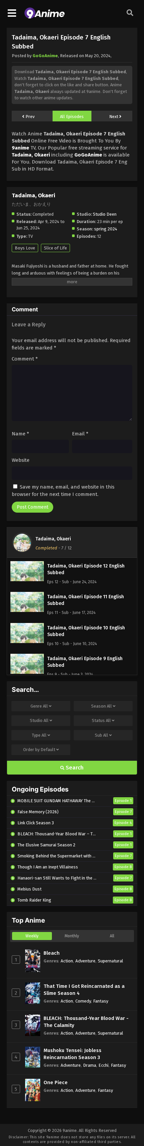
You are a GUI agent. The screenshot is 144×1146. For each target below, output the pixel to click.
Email (80, 434)
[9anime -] (44, 17)
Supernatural (110, 960)
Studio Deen (105, 214)
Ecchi (103, 1065)
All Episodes (72, 116)
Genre (39, 706)
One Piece (56, 1082)
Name (20, 434)
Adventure (85, 960)
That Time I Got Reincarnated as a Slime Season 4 (84, 989)
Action (67, 960)
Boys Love (25, 247)
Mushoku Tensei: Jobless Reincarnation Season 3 (72, 1053)
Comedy (83, 1001)
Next (114, 116)
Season (101, 706)
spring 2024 (105, 228)
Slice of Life (55, 247)
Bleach (52, 953)
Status (101, 720)
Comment (25, 359)
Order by (39, 749)
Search (74, 767)
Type (39, 735)
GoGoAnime (45, 55)
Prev (29, 116)
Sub (101, 735)
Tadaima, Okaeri (53, 539)
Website (20, 460)
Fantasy (100, 1001)
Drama (89, 1065)
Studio (39, 720)
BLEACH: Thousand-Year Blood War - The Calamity (86, 1021)
